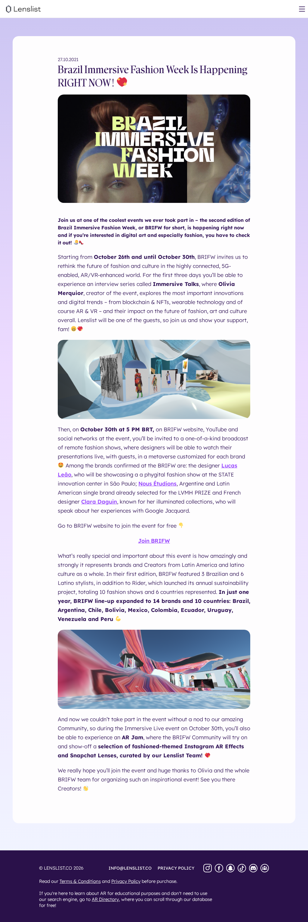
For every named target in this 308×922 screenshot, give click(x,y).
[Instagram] (207, 868)
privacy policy (176, 868)
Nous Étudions (157, 483)
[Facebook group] (264, 868)
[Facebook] (219, 868)
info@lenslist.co (130, 868)
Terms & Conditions (80, 881)
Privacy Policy (125, 881)
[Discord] (253, 868)
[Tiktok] (242, 868)
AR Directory (105, 899)
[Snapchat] (230, 868)
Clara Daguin (99, 501)
